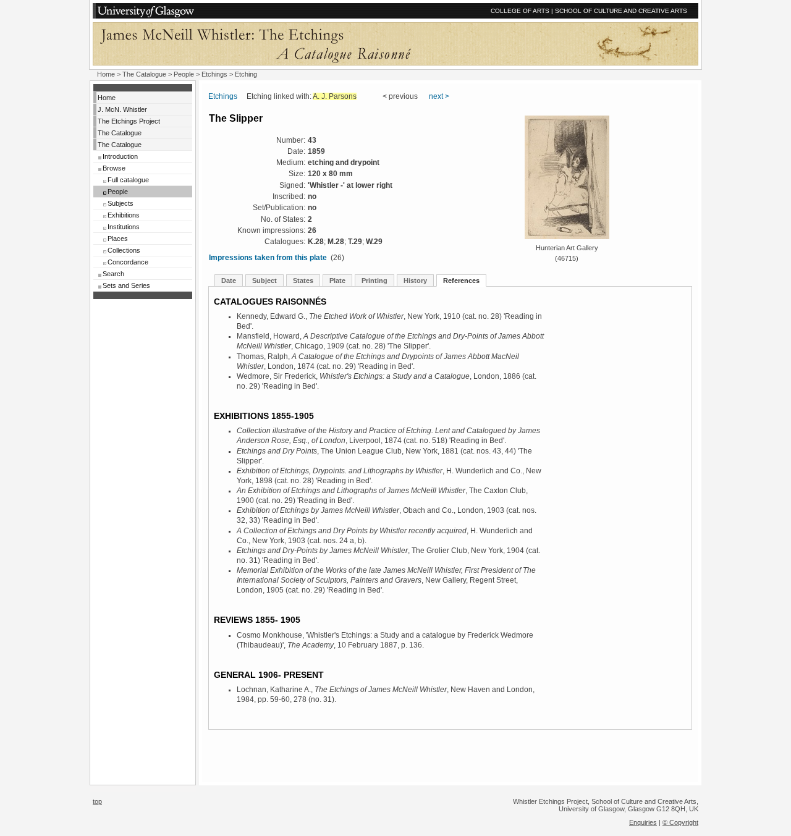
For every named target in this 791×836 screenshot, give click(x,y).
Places (118, 238)
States (303, 280)
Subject (264, 280)
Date (228, 280)
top (97, 801)
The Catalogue (144, 74)
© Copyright (680, 822)
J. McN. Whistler (122, 109)
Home (106, 74)
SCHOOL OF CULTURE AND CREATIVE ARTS (621, 10)
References (461, 280)
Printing (374, 280)
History (415, 280)
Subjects (120, 203)
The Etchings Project (129, 121)
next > (439, 96)
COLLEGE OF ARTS (520, 10)
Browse (114, 168)
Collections (124, 250)
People (184, 74)
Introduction (120, 156)
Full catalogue (128, 180)
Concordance (128, 262)
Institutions (124, 226)
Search (113, 273)
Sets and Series (126, 285)
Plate (337, 280)
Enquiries (643, 822)
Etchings (214, 74)
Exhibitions (124, 215)
